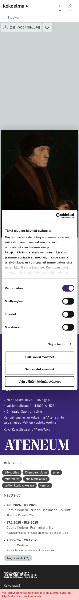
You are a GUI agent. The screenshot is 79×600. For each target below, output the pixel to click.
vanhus (45, 485)
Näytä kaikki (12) (18, 558)
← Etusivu (11, 17)
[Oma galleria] (70, 6)
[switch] (68, 301)
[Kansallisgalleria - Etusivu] (15, 6)
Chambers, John (36, 472)
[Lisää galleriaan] (47, 27)
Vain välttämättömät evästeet (40, 381)
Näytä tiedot (57, 344)
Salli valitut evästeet (39, 369)
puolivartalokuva (36, 479)
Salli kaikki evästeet (39, 357)
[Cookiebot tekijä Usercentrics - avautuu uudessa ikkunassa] (56, 216)
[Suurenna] (39, 183)
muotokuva (12, 479)
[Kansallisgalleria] (20, 577)
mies (56, 472)
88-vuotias (12, 472)
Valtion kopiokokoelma (19, 485)
